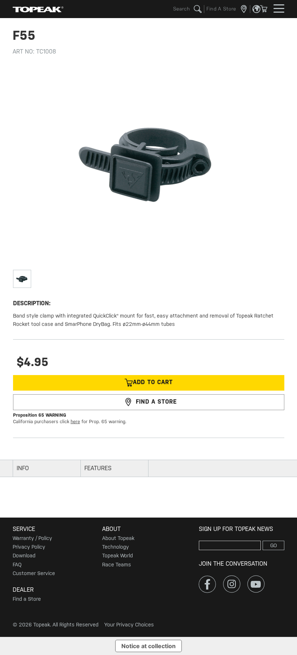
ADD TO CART (153, 382)
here (75, 421)
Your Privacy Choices (129, 624)
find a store (156, 401)
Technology (115, 547)
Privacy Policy (29, 547)
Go (273, 545)
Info (23, 468)
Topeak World (117, 555)
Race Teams (116, 564)
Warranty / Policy (32, 538)
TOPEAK (38, 9)
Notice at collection (148, 646)
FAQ (17, 564)
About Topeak (118, 538)
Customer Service (34, 573)
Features (98, 468)
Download (24, 555)
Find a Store (27, 599)
